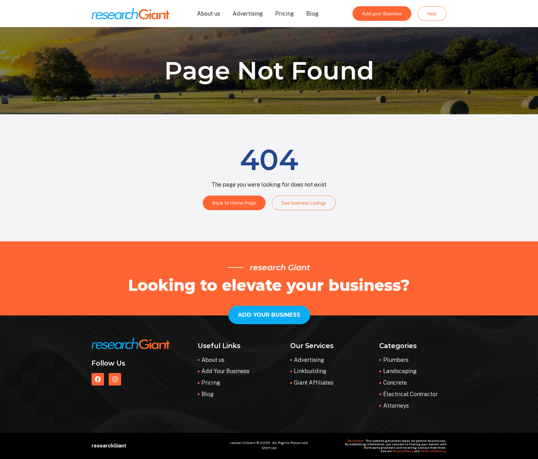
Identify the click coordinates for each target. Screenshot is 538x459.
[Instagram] (115, 379)
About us (208, 13)
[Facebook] (98, 379)
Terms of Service (433, 451)
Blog (312, 13)
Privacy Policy (403, 451)
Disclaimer (355, 440)
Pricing (284, 13)
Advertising (248, 13)
